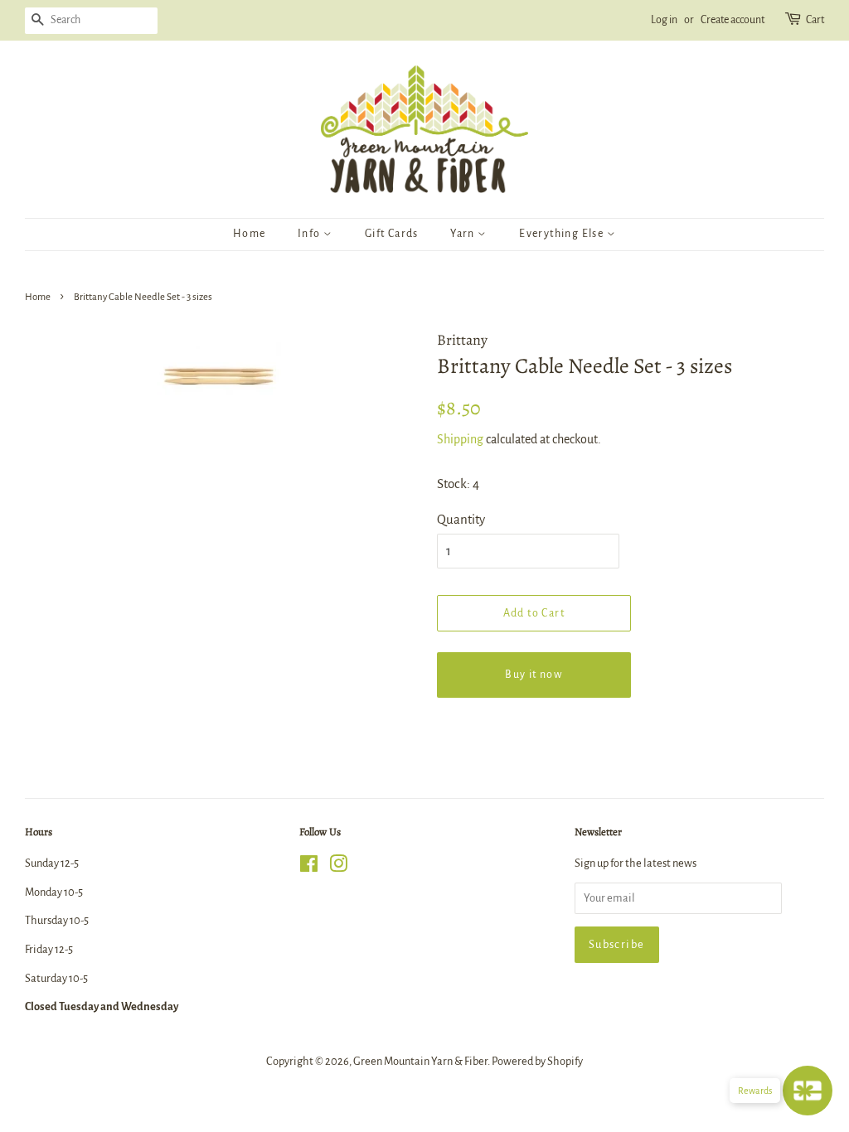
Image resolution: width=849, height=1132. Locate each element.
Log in (664, 20)
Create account (732, 20)
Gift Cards (392, 233)
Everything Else (562, 233)
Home (249, 233)
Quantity (461, 519)
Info (310, 233)
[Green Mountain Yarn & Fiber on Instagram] (338, 867)
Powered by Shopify (537, 1061)
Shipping (460, 439)
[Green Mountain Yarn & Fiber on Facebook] (308, 867)
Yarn (464, 233)
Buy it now (533, 674)
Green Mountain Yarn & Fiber (420, 1061)
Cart (815, 20)
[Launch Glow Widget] (807, 1090)
